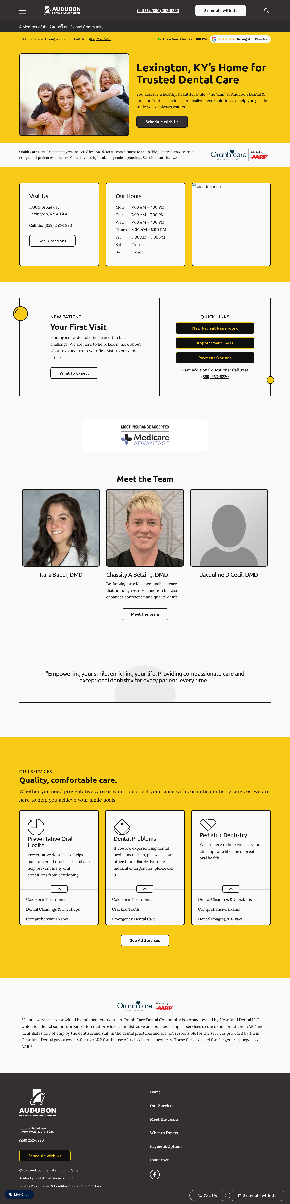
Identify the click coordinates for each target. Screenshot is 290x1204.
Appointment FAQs (215, 342)
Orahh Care (93, 1186)
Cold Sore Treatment (45, 899)
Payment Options (215, 357)
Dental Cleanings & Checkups (53, 909)
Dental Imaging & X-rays (220, 918)
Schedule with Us (220, 10)
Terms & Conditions (55, 1186)
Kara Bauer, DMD (61, 574)
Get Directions (52, 240)
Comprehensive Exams (47, 918)
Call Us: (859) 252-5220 (158, 10)
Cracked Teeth (125, 909)
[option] (61, 545)
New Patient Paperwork (215, 328)
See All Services (145, 940)
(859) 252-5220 (100, 39)
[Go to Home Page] (62, 10)
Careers (77, 1186)
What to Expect (74, 372)
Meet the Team (164, 1119)
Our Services (162, 1105)
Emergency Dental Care (134, 918)
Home (155, 1091)
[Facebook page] (155, 1174)
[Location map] (231, 224)
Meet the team (145, 614)
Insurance (159, 1159)
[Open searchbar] (266, 10)
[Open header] (23, 10)
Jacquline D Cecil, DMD (229, 574)
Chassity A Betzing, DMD (137, 574)
